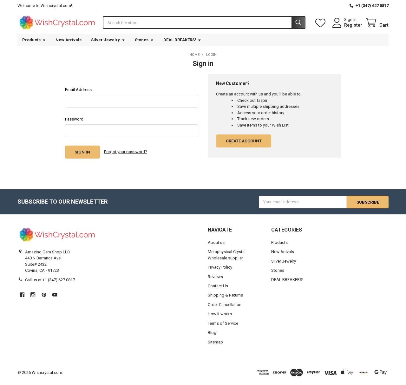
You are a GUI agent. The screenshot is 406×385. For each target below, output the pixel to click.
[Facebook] (22, 294)
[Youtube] (54, 294)
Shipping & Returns (225, 295)
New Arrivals (69, 39)
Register (353, 25)
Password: (74, 119)
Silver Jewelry (105, 39)
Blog (212, 332)
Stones (141, 39)
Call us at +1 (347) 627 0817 (50, 279)
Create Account (244, 141)
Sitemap (215, 342)
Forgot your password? (125, 151)
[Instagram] (32, 294)
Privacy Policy (220, 267)
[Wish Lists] (322, 23)
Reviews (215, 276)
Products (31, 39)
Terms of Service (223, 323)
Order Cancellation (224, 304)
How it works (220, 313)
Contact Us (218, 286)
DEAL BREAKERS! (179, 39)
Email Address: (79, 89)
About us (216, 242)
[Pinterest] (44, 294)
